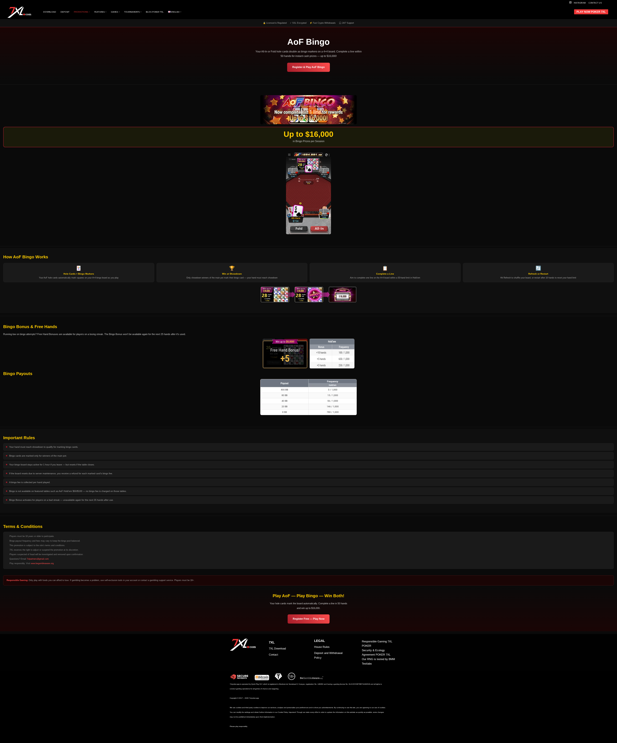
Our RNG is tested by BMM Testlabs (378, 661)
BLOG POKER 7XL (155, 12)
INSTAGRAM (580, 3)
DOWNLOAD (49, 12)
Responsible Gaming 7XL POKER (377, 643)
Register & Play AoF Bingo (308, 67)
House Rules (322, 646)
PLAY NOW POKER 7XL (591, 11)
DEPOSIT (65, 12)
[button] (89, 11)
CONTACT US (595, 3)
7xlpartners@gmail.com (38, 559)
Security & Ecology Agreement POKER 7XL (376, 652)
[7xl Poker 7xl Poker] (20, 12)
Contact (273, 654)
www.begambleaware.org (42, 563)
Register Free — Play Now (308, 618)
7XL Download (277, 648)
